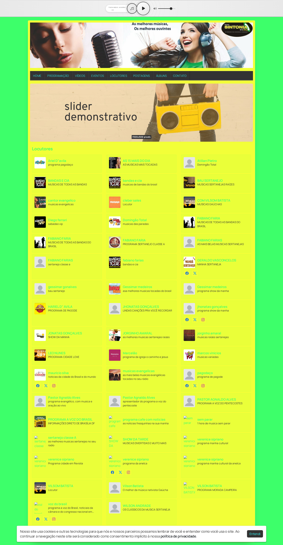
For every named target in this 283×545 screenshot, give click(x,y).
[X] (195, 273)
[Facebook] (187, 273)
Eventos (97, 76)
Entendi (255, 534)
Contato (180, 76)
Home (37, 76)
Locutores (118, 76)
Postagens (141, 76)
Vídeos (80, 76)
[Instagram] (203, 319)
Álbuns (161, 76)
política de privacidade (178, 536)
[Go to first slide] (247, 112)
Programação (58, 76)
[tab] (139, 138)
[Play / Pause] (143, 8)
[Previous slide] (35, 112)
